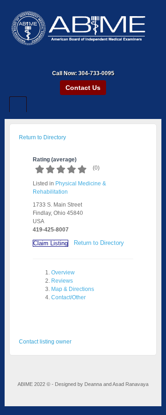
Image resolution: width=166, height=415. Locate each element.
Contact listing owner (45, 341)
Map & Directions (72, 289)
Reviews (62, 281)
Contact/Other (68, 297)
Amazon (64, 60)
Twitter (101, 60)
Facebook (77, 60)
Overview (63, 272)
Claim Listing (50, 243)
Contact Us (83, 87)
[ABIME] (83, 29)
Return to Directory (42, 137)
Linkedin (89, 60)
